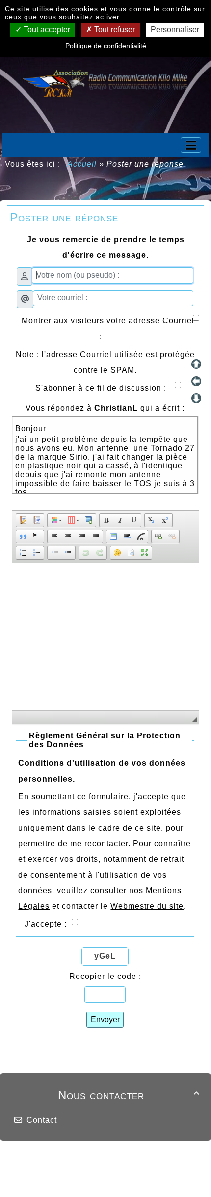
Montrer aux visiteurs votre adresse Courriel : (108, 329)
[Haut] (196, 364)
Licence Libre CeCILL (118, 1178)
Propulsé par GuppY (44, 1159)
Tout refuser (113, 29)
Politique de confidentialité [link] (105, 45)
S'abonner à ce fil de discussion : (108, 388)
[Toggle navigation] (191, 145)
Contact (41, 1120)
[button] (23, 520)
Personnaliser (175, 29)
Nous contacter (129, 1094)
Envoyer (105, 1019)
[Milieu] (196, 381)
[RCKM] (105, 82)
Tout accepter (46, 29)
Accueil (82, 164)
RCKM (64, 1178)
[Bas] (196, 398)
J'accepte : (47, 924)
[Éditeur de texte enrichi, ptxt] (105, 636)
